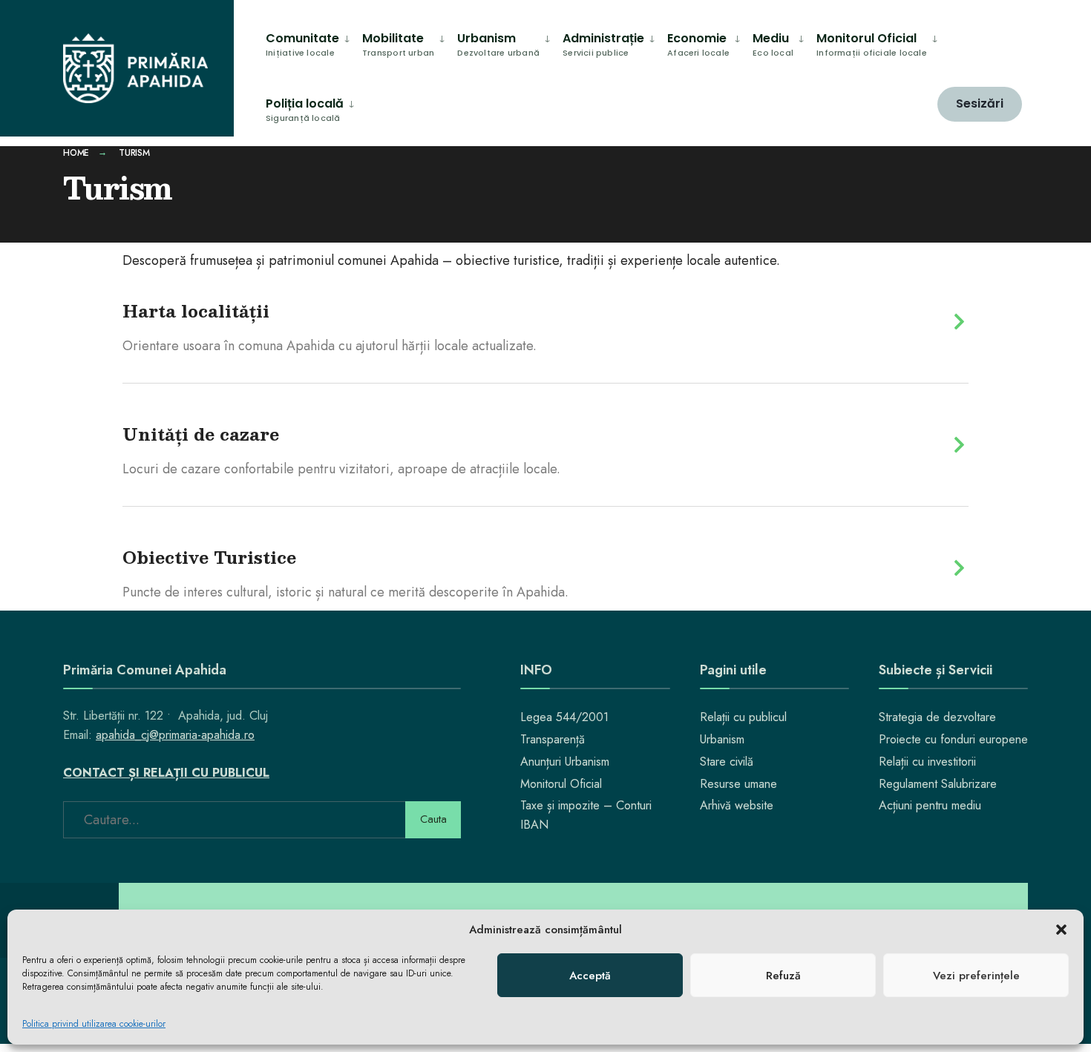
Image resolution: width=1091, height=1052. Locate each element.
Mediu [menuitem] (773, 44)
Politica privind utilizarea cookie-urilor (94, 1023)
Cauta (433, 819)
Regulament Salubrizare (938, 783)
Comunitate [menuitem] (302, 44)
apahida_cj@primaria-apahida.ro (175, 734)
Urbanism (722, 739)
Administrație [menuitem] (603, 44)
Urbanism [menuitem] (498, 44)
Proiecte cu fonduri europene (953, 739)
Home (76, 153)
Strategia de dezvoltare (937, 717)
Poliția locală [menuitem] (305, 109)
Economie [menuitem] (698, 44)
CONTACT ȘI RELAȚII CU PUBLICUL (166, 772)
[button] (1061, 929)
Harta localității (195, 310)
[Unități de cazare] (959, 444)
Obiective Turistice (209, 557)
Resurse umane (738, 783)
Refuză (783, 975)
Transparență (552, 739)
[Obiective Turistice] (959, 568)
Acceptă (590, 975)
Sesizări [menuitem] (979, 103)
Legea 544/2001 (564, 717)
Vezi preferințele (976, 975)
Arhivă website (736, 805)
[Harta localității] (959, 321)
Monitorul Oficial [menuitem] (871, 44)
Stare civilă (726, 761)
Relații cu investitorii (927, 761)
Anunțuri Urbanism (564, 761)
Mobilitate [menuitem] (398, 44)
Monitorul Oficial (561, 783)
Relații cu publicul (743, 717)
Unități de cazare (200, 433)
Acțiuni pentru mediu (930, 805)
